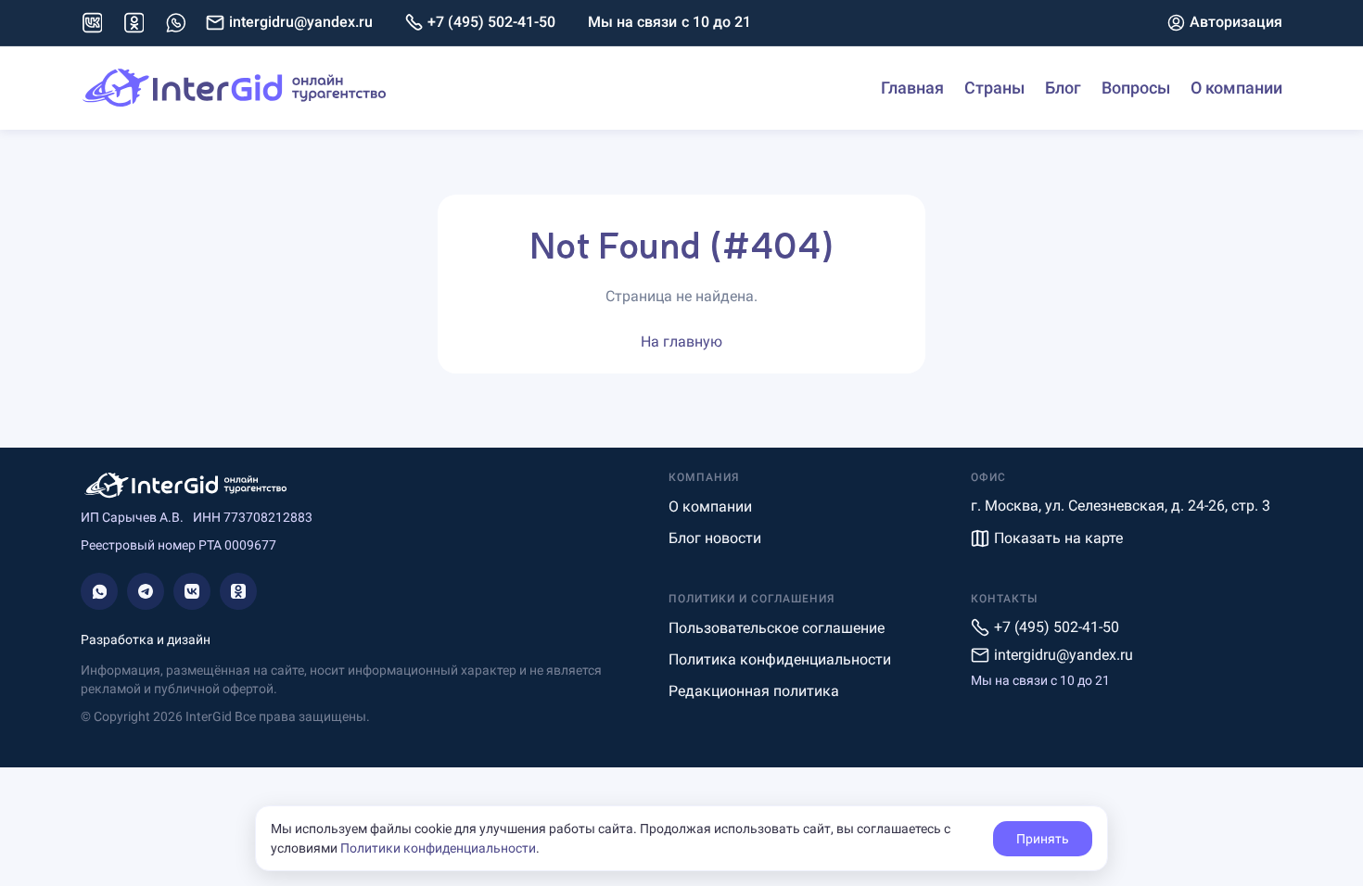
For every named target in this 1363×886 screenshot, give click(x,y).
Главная (912, 87)
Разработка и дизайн (145, 639)
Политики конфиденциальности (438, 848)
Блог (1063, 87)
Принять (1042, 838)
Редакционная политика (754, 691)
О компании (1236, 87)
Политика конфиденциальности (780, 659)
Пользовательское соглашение (777, 628)
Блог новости (715, 538)
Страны (994, 87)
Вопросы (1136, 87)
